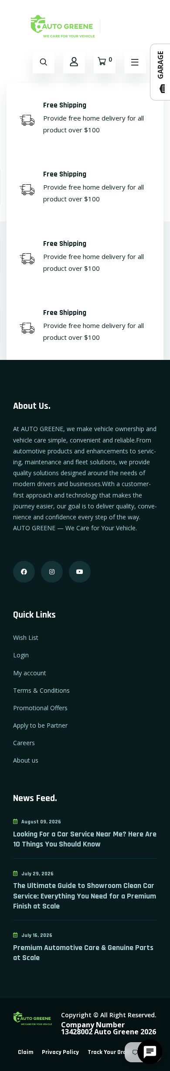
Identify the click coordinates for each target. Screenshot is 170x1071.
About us (25, 760)
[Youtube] (80, 572)
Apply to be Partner (40, 725)
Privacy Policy (60, 1052)
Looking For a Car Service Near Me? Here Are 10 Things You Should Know (84, 839)
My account (29, 673)
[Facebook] (24, 572)
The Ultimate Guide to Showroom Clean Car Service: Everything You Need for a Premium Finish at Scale (84, 896)
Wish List (25, 637)
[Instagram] (52, 572)
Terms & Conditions (41, 690)
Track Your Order (110, 1052)
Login (21, 655)
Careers (24, 743)
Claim (25, 1052)
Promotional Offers (40, 708)
